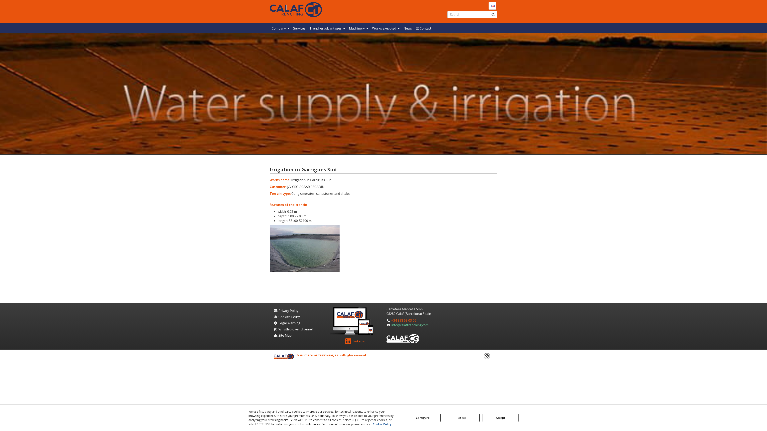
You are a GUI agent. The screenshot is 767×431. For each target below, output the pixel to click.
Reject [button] (461, 418)
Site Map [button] (285, 335)
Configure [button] (422, 418)
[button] (296, 9)
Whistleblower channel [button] (295, 329)
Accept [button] (500, 418)
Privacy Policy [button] (288, 310)
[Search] (493, 14)
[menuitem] (492, 6)
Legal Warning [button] (289, 323)
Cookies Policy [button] (289, 317)
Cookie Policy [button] (382, 424)
